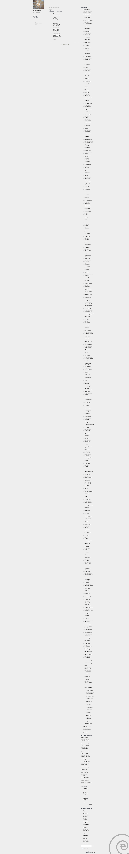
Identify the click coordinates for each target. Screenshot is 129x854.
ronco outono (87, 169)
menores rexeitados (84, 746)
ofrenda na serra (87, 612)
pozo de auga (87, 615)
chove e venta (87, 641)
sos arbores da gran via (88, 347)
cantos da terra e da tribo (88, 663)
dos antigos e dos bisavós (89, 674)
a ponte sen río (87, 128)
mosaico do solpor (87, 295)
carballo (86, 227)
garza (85, 222)
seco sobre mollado (56, 19)
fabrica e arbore (87, 552)
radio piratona (85, 838)
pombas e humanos (88, 122)
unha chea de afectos (85, 759)
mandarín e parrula (87, 616)
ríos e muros (86, 76)
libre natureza (87, 464)
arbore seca (86, 153)
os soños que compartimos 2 (86, 782)
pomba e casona (87, 322)
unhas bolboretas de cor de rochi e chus (91, 659)
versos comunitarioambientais (89, 424)
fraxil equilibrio (87, 679)
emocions (86, 253)
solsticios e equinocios (88, 687)
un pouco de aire (87, 183)
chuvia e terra (87, 551)
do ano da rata (87, 145)
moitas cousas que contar (88, 632)
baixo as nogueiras (87, 430)
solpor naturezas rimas (88, 344)
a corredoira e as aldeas (88, 591)
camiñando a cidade (88, 662)
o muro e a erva (87, 338)
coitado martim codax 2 (88, 399)
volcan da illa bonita (88, 32)
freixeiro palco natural (88, 289)
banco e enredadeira (88, 649)
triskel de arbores (87, 637)
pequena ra (86, 86)
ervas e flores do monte (88, 198)
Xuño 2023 (84, 800)
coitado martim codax (88, 410)
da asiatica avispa (87, 640)
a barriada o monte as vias (89, 331)
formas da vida (87, 577)
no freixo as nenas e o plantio (89, 335)
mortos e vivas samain (88, 101)
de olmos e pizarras (88, 669)
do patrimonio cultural (88, 646)
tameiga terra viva (87, 161)
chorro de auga (87, 372)
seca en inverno (87, 515)
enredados (86, 67)
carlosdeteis (85, 817)
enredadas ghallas (87, 472)
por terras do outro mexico (87, 12)
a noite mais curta (87, 599)
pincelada (86, 214)
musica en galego (85, 828)
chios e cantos (87, 137)
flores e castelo (87, 601)
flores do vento (87, 21)
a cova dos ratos (85, 813)
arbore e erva (87, 194)
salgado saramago (84, 766)
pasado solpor (87, 327)
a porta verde (85, 810)
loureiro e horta (87, 405)
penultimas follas (87, 233)
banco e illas (86, 627)
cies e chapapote (87, 441)
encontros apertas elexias (87, 726)
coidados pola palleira (88, 42)
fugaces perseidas (87, 278)
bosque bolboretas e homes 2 (89, 140)
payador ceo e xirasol (85, 740)
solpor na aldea (55, 22)
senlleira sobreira (87, 178)
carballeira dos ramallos (88, 447)
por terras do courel (88, 684)
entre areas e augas (87, 676)
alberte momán (85, 839)
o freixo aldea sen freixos (88, 341)
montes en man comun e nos (89, 358)
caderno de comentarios (38, 23)
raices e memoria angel (85, 761)
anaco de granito (87, 73)
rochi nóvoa (85, 816)
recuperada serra (87, 59)
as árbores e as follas (88, 72)
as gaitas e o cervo (87, 438)
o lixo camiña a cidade (85, 777)
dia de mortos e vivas (88, 532)
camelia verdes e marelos (88, 504)
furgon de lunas (85, 821)
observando (86, 460)
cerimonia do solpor (88, 508)
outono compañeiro (88, 255)
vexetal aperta (87, 223)
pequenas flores (87, 590)
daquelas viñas (87, 263)
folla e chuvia (87, 388)
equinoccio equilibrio (88, 428)
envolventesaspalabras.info (84, 851)
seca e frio (86, 400)
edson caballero (85, 835)
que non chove (87, 419)
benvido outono (87, 547)
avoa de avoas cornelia (88, 540)
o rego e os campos (88, 259)
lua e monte (86, 267)
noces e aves (86, 248)
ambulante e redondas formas (89, 313)
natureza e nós (87, 680)
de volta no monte (87, 131)
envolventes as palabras (37, 11)
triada (85, 494)
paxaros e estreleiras (88, 576)
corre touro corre (87, 452)
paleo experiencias (86, 830)
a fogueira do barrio (56, 26)
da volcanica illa (87, 34)
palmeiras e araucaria (88, 120)
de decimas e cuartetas (85, 743)
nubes (85, 245)
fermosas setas (87, 98)
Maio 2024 (84, 794)
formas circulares (87, 236)
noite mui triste (87, 26)
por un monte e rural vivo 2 (89, 333)
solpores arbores (87, 355)
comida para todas (87, 638)
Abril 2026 (84, 793)
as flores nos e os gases (88, 651)
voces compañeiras (88, 652)
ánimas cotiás (87, 475)
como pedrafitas (87, 90)
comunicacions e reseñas (87, 729)
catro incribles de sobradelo (89, 471)
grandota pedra (87, 648)
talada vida (86, 488)
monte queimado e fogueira (89, 310)
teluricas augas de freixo (88, 288)
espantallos (86, 644)
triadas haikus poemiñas (88, 723)
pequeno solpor (87, 100)
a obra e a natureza (87, 569)
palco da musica (87, 566)
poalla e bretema (55, 20)
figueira (86, 79)
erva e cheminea (87, 299)
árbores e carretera (87, 70)
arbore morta (87, 84)
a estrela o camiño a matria (89, 574)
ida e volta (86, 444)
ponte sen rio (87, 65)
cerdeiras (86, 496)
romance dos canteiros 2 (88, 305)
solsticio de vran (55, 16)
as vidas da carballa (88, 206)
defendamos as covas (88, 402)
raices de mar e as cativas (85, 750)
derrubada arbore (87, 111)
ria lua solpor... (87, 427)
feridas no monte (87, 391)
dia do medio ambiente (88, 200)
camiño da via (87, 522)
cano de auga (87, 108)
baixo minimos (87, 136)
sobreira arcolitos (87, 180)
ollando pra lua (87, 421)
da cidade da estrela (88, 668)
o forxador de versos (86, 822)
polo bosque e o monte (88, 360)
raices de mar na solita (85, 745)
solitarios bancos (87, 325)
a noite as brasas (87, 29)
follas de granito (87, 433)
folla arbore (86, 175)
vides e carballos (87, 189)
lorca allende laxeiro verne (89, 274)
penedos (86, 219)
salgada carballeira (87, 209)
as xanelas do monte (88, 211)
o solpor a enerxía (87, 541)
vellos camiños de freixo (88, 291)
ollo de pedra (85, 819)
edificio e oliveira (87, 565)
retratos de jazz (87, 582)
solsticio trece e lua (56, 34)
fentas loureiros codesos (88, 103)
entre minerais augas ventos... (89, 505)
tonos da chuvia (87, 413)
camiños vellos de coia (88, 139)
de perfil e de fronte (38, 22)
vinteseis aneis (87, 93)
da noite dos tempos (88, 155)
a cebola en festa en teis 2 (89, 491)
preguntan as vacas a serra (89, 610)
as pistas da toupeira (88, 129)
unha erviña (86, 87)
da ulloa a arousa (84, 769)
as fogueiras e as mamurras (57, 14)
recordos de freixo (87, 61)
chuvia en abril (87, 48)
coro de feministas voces (85, 775)
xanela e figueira (87, 342)
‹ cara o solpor (51, 42)
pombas (86, 536)
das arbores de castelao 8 (88, 294)
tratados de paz (84, 774)
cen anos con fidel (84, 742)
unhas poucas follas (88, 530)
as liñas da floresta (87, 587)
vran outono (86, 173)
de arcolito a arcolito (88, 150)
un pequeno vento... (88, 68)
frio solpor (86, 371)
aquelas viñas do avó (88, 192)
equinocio (54, 38)
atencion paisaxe (87, 621)
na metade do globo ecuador (89, 607)
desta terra (86, 292)
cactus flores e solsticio (56, 24)
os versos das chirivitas (88, 682)
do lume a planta (87, 37)
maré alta (86, 241)
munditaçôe (85, 811)
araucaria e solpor (87, 17)
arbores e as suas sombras (89, 660)
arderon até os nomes (88, 416)
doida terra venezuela (85, 763)
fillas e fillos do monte (88, 25)
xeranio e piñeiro (87, 463)
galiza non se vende (86, 841)
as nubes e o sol (87, 543)
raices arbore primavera (88, 356)
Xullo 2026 (84, 789)
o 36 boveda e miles (85, 738)
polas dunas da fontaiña (88, 303)
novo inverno (87, 158)
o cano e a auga (87, 201)
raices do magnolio (88, 114)
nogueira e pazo (87, 450)
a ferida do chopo (87, 39)
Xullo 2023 (84, 799)
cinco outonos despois (88, 23)
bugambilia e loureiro (88, 453)
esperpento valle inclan (88, 477)
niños (85, 230)
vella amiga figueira (88, 363)
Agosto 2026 (85, 788)
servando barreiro (85, 814)
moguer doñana (87, 455)
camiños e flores (87, 203)
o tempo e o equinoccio (56, 35)
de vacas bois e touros (88, 300)
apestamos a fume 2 (88, 561)
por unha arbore (87, 374)
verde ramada (87, 186)
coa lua (86, 665)
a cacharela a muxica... (88, 598)
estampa (86, 89)
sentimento (86, 407)
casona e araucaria (87, 324)
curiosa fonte (87, 558)
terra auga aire (87, 45)
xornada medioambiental (88, 425)
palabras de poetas (86, 731)
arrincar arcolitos (87, 256)
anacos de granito (87, 258)
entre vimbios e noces (88, 378)
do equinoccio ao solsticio (57, 32)
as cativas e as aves (88, 126)
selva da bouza (87, 272)
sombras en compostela (88, 634)
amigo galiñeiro (87, 613)
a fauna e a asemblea (88, 594)
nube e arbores (87, 485)
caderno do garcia (85, 825)
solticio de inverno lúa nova (57, 36)
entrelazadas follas (87, 386)
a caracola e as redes (56, 30)
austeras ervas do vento (88, 314)
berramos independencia (88, 483)
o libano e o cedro (84, 779)
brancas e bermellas (88, 231)
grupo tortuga (85, 827)
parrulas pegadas (87, 286)
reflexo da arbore (87, 364)
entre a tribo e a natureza (87, 14)
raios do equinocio (87, 264)
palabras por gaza (84, 753)
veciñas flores (87, 618)
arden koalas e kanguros (88, 151)
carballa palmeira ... (88, 518)
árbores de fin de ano (88, 385)
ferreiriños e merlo (87, 95)
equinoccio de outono (56, 31)
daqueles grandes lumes (88, 109)
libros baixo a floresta (88, 187)
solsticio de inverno (88, 524)
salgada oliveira (87, 449)
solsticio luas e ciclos (56, 28)
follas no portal (87, 383)
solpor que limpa (87, 655)
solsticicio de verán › (76, 42)
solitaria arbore (87, 403)
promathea (93, 852)
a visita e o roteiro (87, 336)
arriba (64, 42)
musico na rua (87, 546)
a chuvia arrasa (87, 396)
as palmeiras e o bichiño (88, 654)
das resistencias (85, 727)
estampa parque (87, 493)
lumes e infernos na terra (85, 751)
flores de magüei (87, 277)
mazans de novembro (88, 244)
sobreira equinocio (87, 208)
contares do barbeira (88, 666)
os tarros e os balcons (88, 583)
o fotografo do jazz (88, 580)
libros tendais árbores (88, 482)
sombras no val (87, 560)
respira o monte (87, 144)
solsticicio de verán (56, 13)
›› (92, 804)
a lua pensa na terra (88, 164)
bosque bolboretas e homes (89, 142)
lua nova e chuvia (87, 511)
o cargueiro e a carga (88, 439)
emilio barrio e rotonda (85, 756)
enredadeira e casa (87, 125)
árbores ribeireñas (87, 64)
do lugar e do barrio (88, 671)
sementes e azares (87, 316)
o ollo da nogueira (87, 266)
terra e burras (87, 148)
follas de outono (87, 104)
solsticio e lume (84, 764)
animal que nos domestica (89, 619)
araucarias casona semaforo (89, 350)
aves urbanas (87, 167)
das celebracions (87, 36)
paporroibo (86, 212)
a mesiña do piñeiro (88, 81)
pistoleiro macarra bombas (89, 490)
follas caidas (86, 527)
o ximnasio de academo (86, 832)
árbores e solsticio (87, 458)
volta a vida (86, 414)
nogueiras (86, 630)
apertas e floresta (87, 134)
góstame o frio (87, 78)
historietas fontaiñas (88, 302)
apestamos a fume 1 (88, 563)
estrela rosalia (87, 156)
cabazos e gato (87, 436)
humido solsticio (87, 159)
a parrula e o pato (87, 474)
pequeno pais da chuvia (88, 18)
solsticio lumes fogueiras (88, 457)
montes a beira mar (88, 624)
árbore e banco (87, 112)
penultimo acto (85, 833)
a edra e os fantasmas (88, 555)
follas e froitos (87, 526)
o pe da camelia (87, 609)
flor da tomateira (87, 15)
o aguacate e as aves (88, 317)
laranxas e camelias (88, 377)
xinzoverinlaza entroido (88, 369)
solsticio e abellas (55, 23)
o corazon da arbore (88, 106)
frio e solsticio (55, 18)
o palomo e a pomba (88, 330)
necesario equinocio (88, 56)
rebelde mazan (87, 269)
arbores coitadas (87, 544)
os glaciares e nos (87, 162)
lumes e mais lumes (88, 418)
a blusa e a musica (87, 602)
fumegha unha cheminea (88, 519)
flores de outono (87, 252)
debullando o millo (87, 657)
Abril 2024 (84, 795)
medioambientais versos (88, 422)
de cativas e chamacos (86, 724)
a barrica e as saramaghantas (89, 389)
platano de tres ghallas (88, 297)
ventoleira (86, 166)
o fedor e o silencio (88, 408)
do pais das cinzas (87, 353)
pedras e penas (87, 184)
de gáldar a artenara (88, 181)
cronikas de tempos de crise (87, 11)
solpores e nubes (87, 685)
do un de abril (87, 50)
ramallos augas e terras (88, 446)
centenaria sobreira (87, 205)
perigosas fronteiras (84, 748)
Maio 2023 (84, 801)
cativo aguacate (87, 443)
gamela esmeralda (87, 635)
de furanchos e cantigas (88, 629)
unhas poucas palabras (86, 9)
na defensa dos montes (88, 626)
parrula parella (87, 535)
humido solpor (87, 281)
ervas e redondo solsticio (88, 311)
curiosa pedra (87, 468)
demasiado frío (87, 513)
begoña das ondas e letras (89, 20)
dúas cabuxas (87, 92)
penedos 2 (86, 217)
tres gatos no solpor (88, 328)
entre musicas (87, 677)
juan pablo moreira (86, 824)
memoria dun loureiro (88, 499)
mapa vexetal (87, 280)
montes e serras (87, 623)
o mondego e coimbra (88, 605)
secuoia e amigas (87, 432)
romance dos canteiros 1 (88, 306)
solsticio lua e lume (56, 29)
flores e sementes (87, 195)
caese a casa (86, 394)
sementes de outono (88, 250)
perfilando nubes (87, 382)
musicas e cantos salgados (86, 767)
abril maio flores (87, 480)
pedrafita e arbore (87, 486)
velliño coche (87, 319)
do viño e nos (87, 261)
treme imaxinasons (87, 579)
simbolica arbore (87, 147)
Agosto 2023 (85, 798)
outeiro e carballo (87, 588)
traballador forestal (87, 568)
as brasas (54, 17)
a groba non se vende (88, 47)
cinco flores (86, 466)
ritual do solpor (87, 507)
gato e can (86, 521)
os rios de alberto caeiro (88, 516)
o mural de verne (87, 275)
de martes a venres (87, 571)
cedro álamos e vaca (88, 500)
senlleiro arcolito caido (88, 339)
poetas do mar (87, 469)
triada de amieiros (87, 53)
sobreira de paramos (88, 176)
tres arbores (86, 284)
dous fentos (86, 43)
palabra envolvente (87, 557)
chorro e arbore (87, 228)
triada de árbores (87, 54)
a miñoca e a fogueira (88, 596)
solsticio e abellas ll (56, 25)
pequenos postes (87, 643)
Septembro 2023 (85, 797)
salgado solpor (87, 237)
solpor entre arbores (88, 554)
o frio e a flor (87, 75)
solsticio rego (87, 197)
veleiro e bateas (87, 367)
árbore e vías (87, 361)
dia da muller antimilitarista (86, 783)
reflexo (86, 216)
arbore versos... (87, 40)
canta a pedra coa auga (88, 58)
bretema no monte (87, 191)
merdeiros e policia (88, 366)
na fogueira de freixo (88, 308)
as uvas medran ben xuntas (89, 585)
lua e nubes (86, 538)
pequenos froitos (87, 270)
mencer (86, 380)
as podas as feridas (88, 349)
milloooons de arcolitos (88, 283)
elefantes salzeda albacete (88, 345)
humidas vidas (87, 239)
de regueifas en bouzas (88, 572)
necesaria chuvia (87, 119)
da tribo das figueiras (88, 31)
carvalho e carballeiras (88, 133)
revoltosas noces (87, 529)
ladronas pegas (87, 242)
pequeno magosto (87, 247)
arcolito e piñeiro (87, 411)
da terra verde (85, 836)
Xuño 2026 (84, 791)
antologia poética (85, 843)
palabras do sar (87, 435)
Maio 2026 (84, 792)
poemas (36, 24)
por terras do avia (87, 172)
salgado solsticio (87, 234)
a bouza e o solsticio (56, 37)
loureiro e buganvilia (88, 123)
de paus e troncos (87, 51)
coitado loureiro (87, 593)
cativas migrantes (84, 737)
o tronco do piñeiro (88, 83)
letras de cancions (85, 732)
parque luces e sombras (88, 461)
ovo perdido (86, 320)
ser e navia (86, 117)
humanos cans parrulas (88, 97)
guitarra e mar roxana (85, 754)
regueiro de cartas (87, 62)
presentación (36, 21)
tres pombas (86, 533)
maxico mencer (87, 115)
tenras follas (86, 352)
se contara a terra (87, 28)
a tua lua (86, 375)
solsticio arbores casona (88, 392)
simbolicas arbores (84, 772)
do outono (86, 673)
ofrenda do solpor (87, 510)
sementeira (86, 497)
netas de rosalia (87, 604)
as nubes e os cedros (85, 780)
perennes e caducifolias (88, 502)
